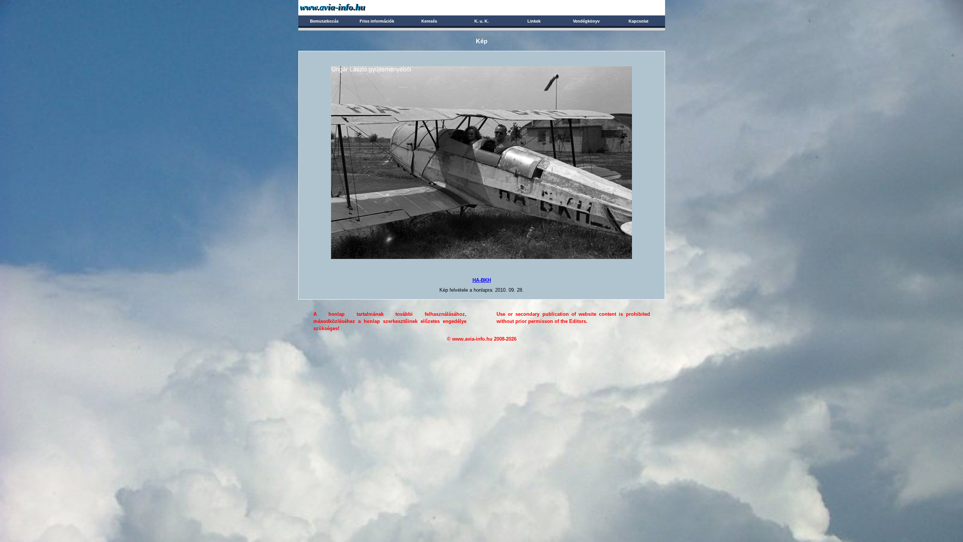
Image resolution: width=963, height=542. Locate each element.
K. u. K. (481, 21)
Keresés (429, 21)
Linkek (534, 21)
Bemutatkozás (324, 21)
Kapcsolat (639, 21)
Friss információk (377, 21)
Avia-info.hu (346, 7)
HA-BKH (481, 280)
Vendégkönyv (586, 21)
